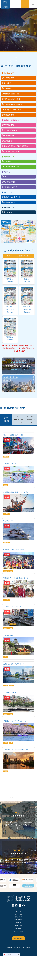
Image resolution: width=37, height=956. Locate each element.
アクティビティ (30, 419)
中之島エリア (9, 73)
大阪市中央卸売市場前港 (13, 104)
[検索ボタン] (25, 4)
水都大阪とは (18, 916)
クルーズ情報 (18, 914)
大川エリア (8, 172)
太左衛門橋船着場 (10, 130)
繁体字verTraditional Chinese (10, 309)
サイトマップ (18, 933)
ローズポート (9, 83)
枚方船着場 (8, 212)
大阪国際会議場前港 (11, 94)
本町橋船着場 (9, 125)
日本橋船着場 (9, 135)
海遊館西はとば (10, 202)
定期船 (6, 419)
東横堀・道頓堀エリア (12, 120)
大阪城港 (7, 161)
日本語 (8, 954)
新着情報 (18, 922)
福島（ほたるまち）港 (12, 99)
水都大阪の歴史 (19, 919)
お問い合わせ (18, 925)
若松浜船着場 (9, 78)
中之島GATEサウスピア (12, 109)
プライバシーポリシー (18, 931)
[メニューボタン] (33, 4)
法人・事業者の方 (18, 938)
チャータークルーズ (18, 419)
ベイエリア (8, 192)
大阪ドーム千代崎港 (11, 151)
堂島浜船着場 (9, 115)
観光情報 (18, 911)
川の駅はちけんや (10, 187)
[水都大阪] (5, 4)
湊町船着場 (8, 141)
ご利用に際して (19, 928)
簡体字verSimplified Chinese (27, 309)
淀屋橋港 (7, 88)
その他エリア (9, 207)
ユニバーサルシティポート (14, 197)
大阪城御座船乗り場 (11, 166)
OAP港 (6, 176)
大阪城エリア (9, 156)
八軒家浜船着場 (10, 182)
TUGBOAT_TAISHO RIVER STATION (16, 146)
